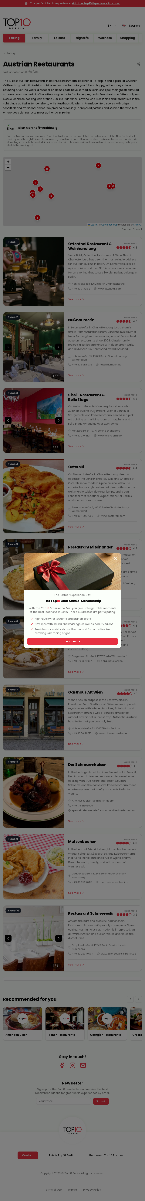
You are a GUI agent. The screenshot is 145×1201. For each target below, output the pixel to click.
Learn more (72, 641)
